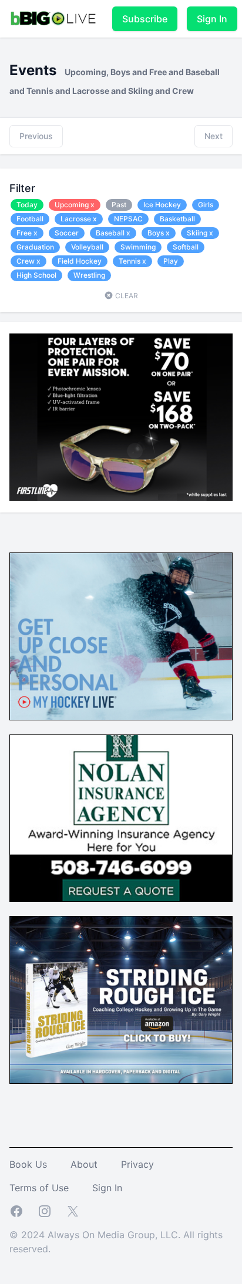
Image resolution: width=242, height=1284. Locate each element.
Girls (205, 204)
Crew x (28, 261)
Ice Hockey (162, 204)
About (84, 1164)
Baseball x (113, 232)
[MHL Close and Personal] (121, 636)
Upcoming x (75, 204)
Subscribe (144, 19)
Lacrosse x (78, 218)
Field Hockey (80, 261)
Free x (27, 232)
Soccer (67, 232)
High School (36, 275)
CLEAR (125, 295)
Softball (186, 246)
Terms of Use (39, 1188)
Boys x (158, 232)
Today (27, 204)
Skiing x (200, 232)
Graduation (35, 246)
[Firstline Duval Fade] (121, 417)
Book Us (28, 1164)
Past (119, 204)
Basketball (177, 218)
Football (29, 218)
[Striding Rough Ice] (121, 1000)
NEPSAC (128, 218)
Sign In (212, 19)
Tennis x (132, 261)
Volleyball (87, 246)
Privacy (137, 1164)
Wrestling (89, 275)
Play (170, 261)
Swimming (138, 246)
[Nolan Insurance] (121, 818)
